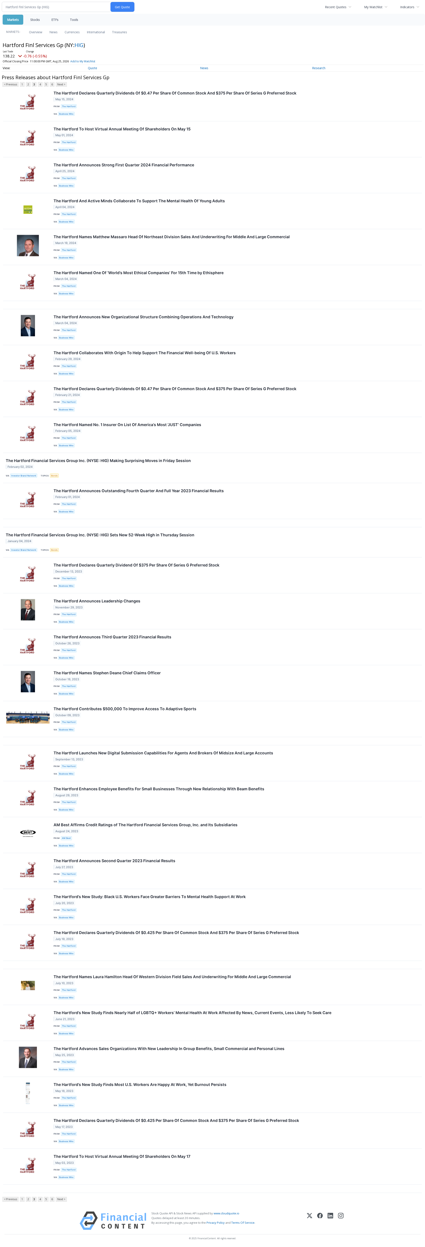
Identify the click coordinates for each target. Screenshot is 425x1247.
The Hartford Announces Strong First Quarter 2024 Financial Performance (124, 165)
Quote (92, 68)
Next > (61, 84)
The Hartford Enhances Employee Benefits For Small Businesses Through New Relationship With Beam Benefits (159, 789)
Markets (13, 20)
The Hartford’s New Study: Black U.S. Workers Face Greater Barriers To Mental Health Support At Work (150, 896)
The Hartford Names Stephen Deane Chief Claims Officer (107, 673)
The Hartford (68, 106)
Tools (74, 20)
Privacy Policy (216, 1223)
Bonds (54, 475)
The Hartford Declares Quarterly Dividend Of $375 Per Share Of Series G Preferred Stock (136, 565)
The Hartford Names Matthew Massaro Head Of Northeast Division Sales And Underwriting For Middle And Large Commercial (172, 236)
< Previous (10, 84)
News (53, 32)
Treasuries (119, 32)
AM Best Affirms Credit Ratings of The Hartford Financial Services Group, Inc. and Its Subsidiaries (146, 824)
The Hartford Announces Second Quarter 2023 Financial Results (114, 860)
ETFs (54, 20)
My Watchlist (373, 7)
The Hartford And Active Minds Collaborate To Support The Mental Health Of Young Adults (139, 201)
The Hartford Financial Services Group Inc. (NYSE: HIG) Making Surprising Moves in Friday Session (98, 460)
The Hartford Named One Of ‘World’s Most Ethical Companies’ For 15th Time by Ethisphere (139, 272)
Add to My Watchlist (82, 61)
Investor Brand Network (23, 475)
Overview (35, 32)
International (96, 32)
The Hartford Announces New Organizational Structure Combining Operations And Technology (144, 317)
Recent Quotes (335, 7)
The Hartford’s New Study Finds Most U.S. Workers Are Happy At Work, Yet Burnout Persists (140, 1084)
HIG (79, 45)
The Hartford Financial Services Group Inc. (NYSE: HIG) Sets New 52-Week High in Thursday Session (100, 535)
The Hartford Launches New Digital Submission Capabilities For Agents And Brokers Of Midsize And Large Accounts (163, 753)
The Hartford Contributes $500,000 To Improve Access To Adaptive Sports (125, 708)
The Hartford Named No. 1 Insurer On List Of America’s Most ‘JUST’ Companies (127, 424)
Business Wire (66, 114)
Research (318, 68)
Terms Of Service (243, 1223)
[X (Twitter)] (309, 1220)
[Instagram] (340, 1220)
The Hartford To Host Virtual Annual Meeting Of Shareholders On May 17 (122, 1156)
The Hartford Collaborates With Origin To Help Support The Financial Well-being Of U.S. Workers (145, 352)
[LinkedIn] (330, 1220)
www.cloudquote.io (226, 1213)
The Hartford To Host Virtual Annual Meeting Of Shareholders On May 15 (122, 129)
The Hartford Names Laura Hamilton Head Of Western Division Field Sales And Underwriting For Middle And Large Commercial (172, 976)
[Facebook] (320, 1220)
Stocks (35, 20)
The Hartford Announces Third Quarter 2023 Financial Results (112, 637)
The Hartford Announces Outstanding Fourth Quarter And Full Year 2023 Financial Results (139, 490)
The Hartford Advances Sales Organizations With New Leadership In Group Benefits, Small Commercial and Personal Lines (169, 1048)
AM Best (66, 838)
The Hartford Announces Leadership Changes (97, 601)
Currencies (72, 32)
